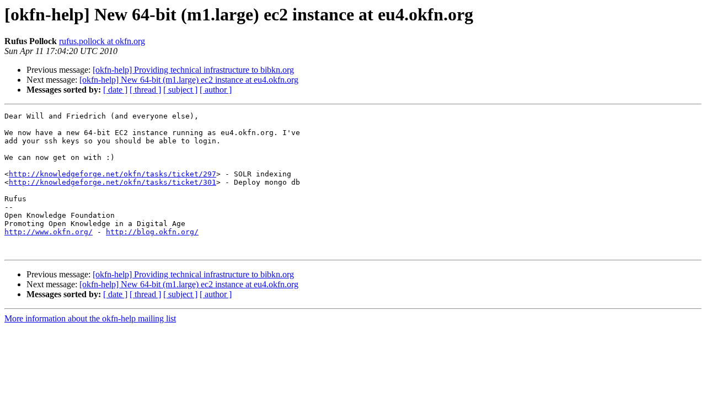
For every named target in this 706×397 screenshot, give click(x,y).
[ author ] (216, 89)
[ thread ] (145, 89)
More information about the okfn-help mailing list (90, 318)
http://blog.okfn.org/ (152, 232)
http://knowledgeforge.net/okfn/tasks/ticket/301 (112, 182)
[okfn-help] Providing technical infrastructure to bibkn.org (193, 69)
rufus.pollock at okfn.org (102, 41)
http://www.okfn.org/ (48, 232)
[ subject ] (180, 89)
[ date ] (115, 89)
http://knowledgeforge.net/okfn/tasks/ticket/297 (112, 174)
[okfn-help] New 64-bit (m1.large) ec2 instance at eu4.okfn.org (188, 79)
